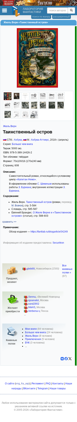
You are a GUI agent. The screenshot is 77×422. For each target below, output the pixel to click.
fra (22, 383)
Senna (32, 296)
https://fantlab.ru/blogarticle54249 (49, 231)
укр (27, 383)
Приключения (33, 339)
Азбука (18, 139)
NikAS (31, 307)
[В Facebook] (66, 358)
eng (18, 383)
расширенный (61, 16)
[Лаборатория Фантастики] (16, 11)
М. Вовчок (17, 205)
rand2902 (33, 303)
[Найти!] (71, 10)
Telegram (42, 388)
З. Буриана (24, 187)
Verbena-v (34, 311)
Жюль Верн (9, 126)
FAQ (48, 383)
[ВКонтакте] (62, 358)
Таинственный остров (39, 202)
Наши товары (58, 388)
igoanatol (33, 300)
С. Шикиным (44, 183)
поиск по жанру (41, 16)
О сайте (9, 383)
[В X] (70, 358)
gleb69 (31, 268)
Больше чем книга (22, 144)
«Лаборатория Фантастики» (45, 409)
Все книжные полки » (67, 269)
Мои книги (31, 328)
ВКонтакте (29, 388)
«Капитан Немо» (26, 179)
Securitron (58, 242)
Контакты (57, 383)
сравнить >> (9, 221)
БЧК (27, 342)
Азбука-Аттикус (40, 139)
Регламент (38, 383)
